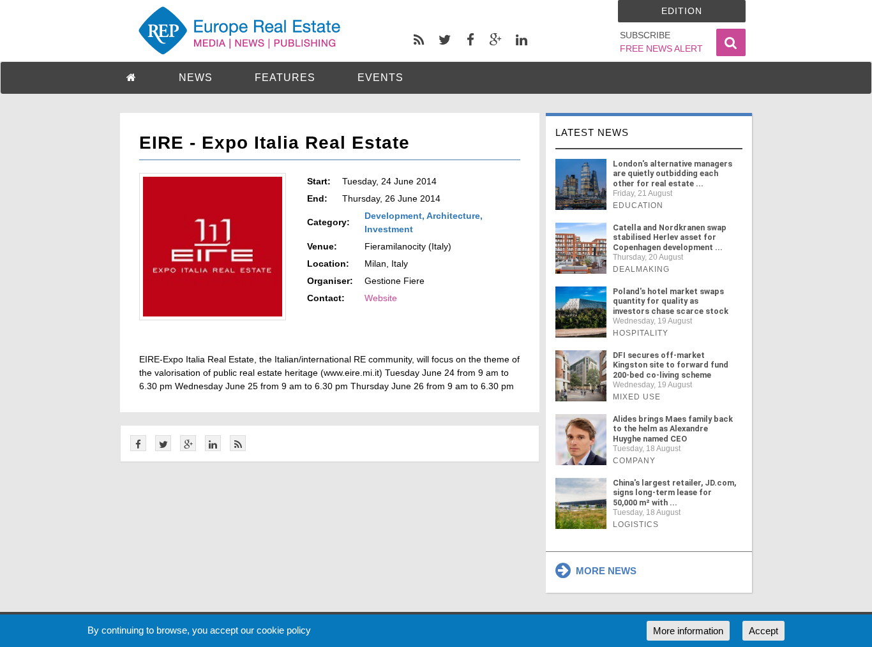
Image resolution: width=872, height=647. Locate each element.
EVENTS (380, 77)
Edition (681, 11)
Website (381, 298)
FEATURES (285, 77)
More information (688, 630)
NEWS (196, 77)
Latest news (592, 132)
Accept (763, 630)
